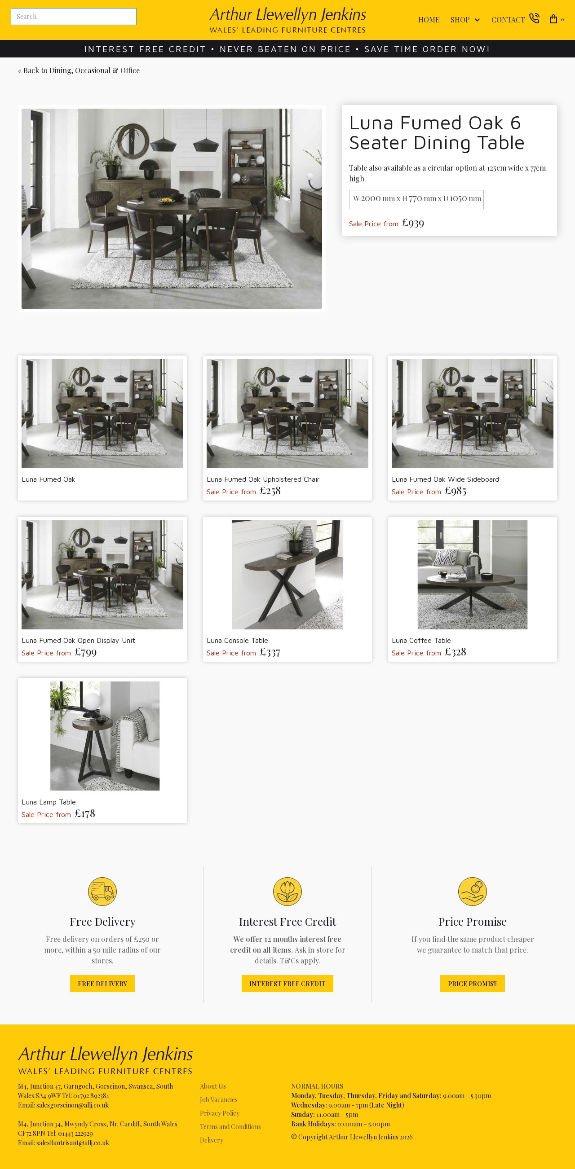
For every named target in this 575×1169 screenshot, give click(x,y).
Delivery (211, 1140)
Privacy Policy (219, 1113)
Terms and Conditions (230, 1126)
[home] (287, 20)
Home (429, 19)
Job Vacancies (219, 1099)
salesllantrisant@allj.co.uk (72, 1142)
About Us (213, 1086)
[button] (463, 20)
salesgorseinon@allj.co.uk (72, 1105)
